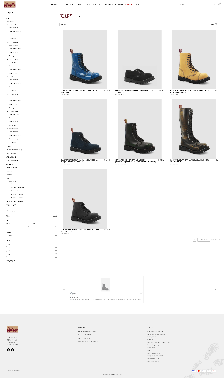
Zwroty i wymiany (153, 345)
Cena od (8, 223)
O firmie (150, 339)
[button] (208, 4)
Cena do (35, 223)
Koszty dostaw (152, 337)
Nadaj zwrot (151, 348)
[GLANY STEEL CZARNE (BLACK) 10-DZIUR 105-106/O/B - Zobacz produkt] (105, 284)
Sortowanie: (62, 21)
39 (9, 254)
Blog (148, 350)
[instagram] (12, 349)
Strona (212, 24)
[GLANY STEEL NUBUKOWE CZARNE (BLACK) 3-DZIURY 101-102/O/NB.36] (140, 59)
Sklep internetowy (111, 374)
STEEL (10, 236)
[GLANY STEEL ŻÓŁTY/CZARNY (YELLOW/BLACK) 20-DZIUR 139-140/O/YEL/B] (194, 129)
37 (9, 247)
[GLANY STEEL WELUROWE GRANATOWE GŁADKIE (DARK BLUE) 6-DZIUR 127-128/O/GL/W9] (85, 129)
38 (9, 251)
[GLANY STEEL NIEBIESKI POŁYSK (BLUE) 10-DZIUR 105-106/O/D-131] (85, 59)
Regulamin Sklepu (153, 361)
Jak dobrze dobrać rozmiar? (156, 334)
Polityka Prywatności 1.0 (155, 356)
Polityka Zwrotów (153, 358)
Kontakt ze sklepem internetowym (158, 342)
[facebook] (8, 349)
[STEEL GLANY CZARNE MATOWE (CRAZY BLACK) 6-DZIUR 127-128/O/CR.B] (85, 199)
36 (9, 244)
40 (9, 257)
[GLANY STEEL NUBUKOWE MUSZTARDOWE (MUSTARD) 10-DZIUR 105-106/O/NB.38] (194, 59)
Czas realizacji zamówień (155, 331)
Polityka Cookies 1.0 (153, 353)
